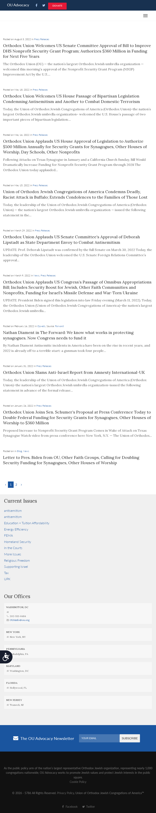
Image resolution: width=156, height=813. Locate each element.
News (36, 275)
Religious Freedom (17, 560)
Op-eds (41, 326)
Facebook (71, 806)
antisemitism (13, 510)
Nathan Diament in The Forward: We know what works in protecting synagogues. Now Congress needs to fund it (68, 335)
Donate (57, 5)
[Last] (21, 484)
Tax (6, 572)
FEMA (8, 535)
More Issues (12, 554)
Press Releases (41, 39)
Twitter (90, 806)
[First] (5, 484)
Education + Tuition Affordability (26, 523)
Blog (19, 451)
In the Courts (13, 547)
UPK (7, 579)
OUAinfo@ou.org (20, 620)
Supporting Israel (16, 566)
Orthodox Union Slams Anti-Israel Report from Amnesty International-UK (74, 372)
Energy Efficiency (16, 529)
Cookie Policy (78, 782)
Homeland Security (17, 541)
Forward (59, 326)
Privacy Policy (65, 793)
